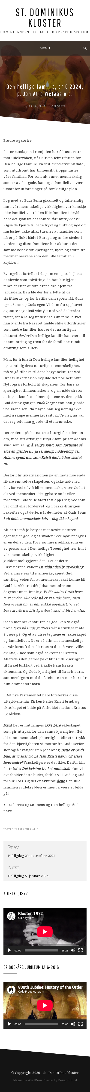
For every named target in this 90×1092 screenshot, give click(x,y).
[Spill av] (9, 950)
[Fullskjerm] (80, 950)
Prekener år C (28, 829)
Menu (45, 48)
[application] (45, 931)
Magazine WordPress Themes (33, 1080)
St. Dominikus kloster (45, 17)
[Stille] (73, 950)
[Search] (85, 48)
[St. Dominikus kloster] (5, 48)
